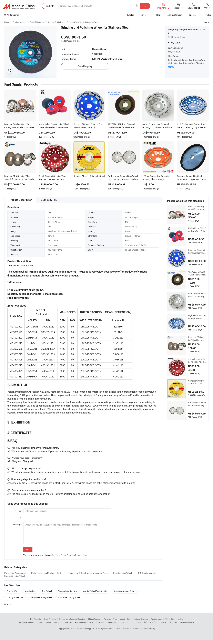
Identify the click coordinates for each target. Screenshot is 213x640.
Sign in (207, 7)
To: (20, 517)
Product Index (156, 619)
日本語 (138, 622)
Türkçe (163, 622)
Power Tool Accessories (15, 573)
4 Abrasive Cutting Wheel (69, 597)
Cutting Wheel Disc (15, 597)
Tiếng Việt (173, 622)
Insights (180, 619)
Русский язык (80, 622)
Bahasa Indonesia (187, 622)
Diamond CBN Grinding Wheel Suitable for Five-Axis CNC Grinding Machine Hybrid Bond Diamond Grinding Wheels (197, 339)
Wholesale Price (110, 619)
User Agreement (122, 628)
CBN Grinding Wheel (146, 573)
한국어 (130, 622)
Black (127, 240)
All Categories (13, 15)
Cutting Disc (30, 591)
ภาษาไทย (154, 622)
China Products (50, 619)
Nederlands (112, 622)
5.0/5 (177, 42)
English (39, 622)
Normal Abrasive (55, 217)
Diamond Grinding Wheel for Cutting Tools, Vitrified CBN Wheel (197, 208)
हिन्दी (145, 622)
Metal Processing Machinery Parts (46, 573)
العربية (122, 622)
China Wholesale (94, 619)
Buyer (143, 15)
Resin (127, 231)
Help (158, 15)
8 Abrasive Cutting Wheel (40, 597)
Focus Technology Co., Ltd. (87, 628)
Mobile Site (169, 619)
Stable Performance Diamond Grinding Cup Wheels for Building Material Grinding (197, 295)
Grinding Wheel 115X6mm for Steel (197, 382)
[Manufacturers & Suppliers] (18, 6)
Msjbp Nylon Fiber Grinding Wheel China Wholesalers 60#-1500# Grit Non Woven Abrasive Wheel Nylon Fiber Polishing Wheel (197, 230)
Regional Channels (140, 619)
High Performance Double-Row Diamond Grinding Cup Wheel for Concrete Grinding (197, 317)
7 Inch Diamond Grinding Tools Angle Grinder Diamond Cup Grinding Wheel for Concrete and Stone (197, 360)
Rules (208, 15)
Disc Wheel (47, 591)
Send (28, 549)
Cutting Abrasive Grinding (125, 591)
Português (58, 622)
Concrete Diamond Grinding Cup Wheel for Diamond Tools (197, 251)
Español (48, 622)
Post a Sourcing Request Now (72, 555)
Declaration (136, 628)
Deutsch (101, 622)
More (170, 66)
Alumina (128, 212)
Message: (17, 524)
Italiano (92, 622)
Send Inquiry (85, 66)
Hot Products (35, 619)
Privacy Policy (149, 628)
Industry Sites (125, 619)
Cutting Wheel (13, 591)
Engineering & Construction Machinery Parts (88, 573)
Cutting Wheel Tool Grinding (95, 591)
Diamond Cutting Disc (67, 591)
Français (68, 622)
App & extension (175, 15)
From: (18, 511)
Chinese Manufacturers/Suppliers (72, 619)
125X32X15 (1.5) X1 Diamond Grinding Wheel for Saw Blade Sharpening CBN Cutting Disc (197, 273)
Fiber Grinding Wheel (122, 573)
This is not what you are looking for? (39, 555)
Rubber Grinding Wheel (14, 576)
